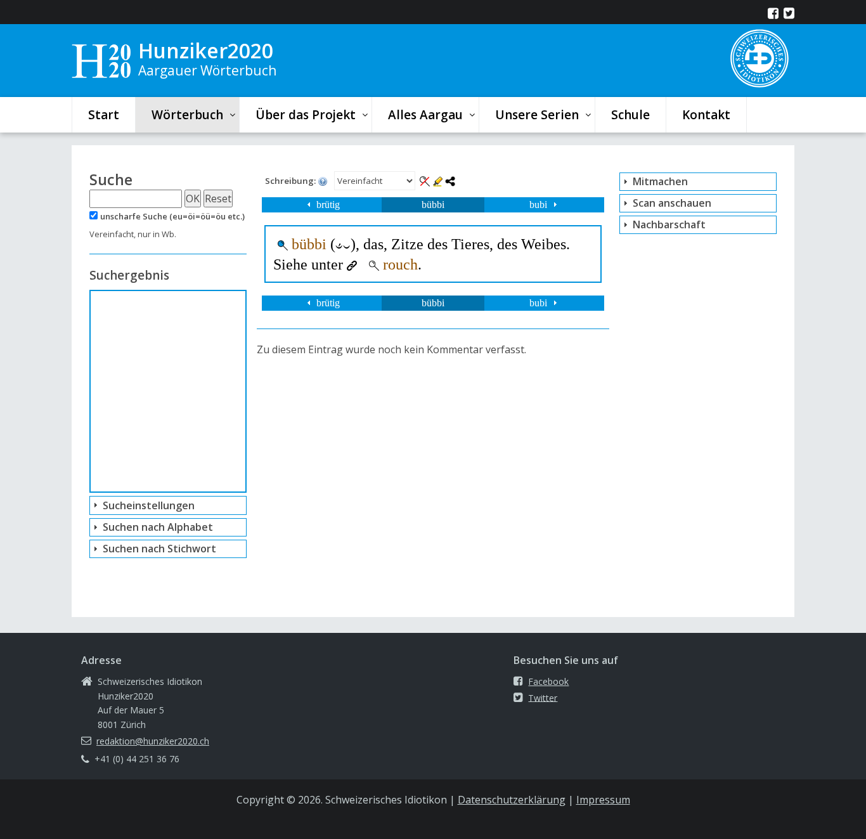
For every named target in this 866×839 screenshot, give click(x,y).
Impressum (603, 800)
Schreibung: (291, 180)
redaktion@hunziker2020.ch (152, 741)
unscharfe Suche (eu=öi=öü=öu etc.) (172, 216)
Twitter (542, 697)
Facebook (548, 681)
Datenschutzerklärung (511, 800)
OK (193, 198)
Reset (218, 198)
